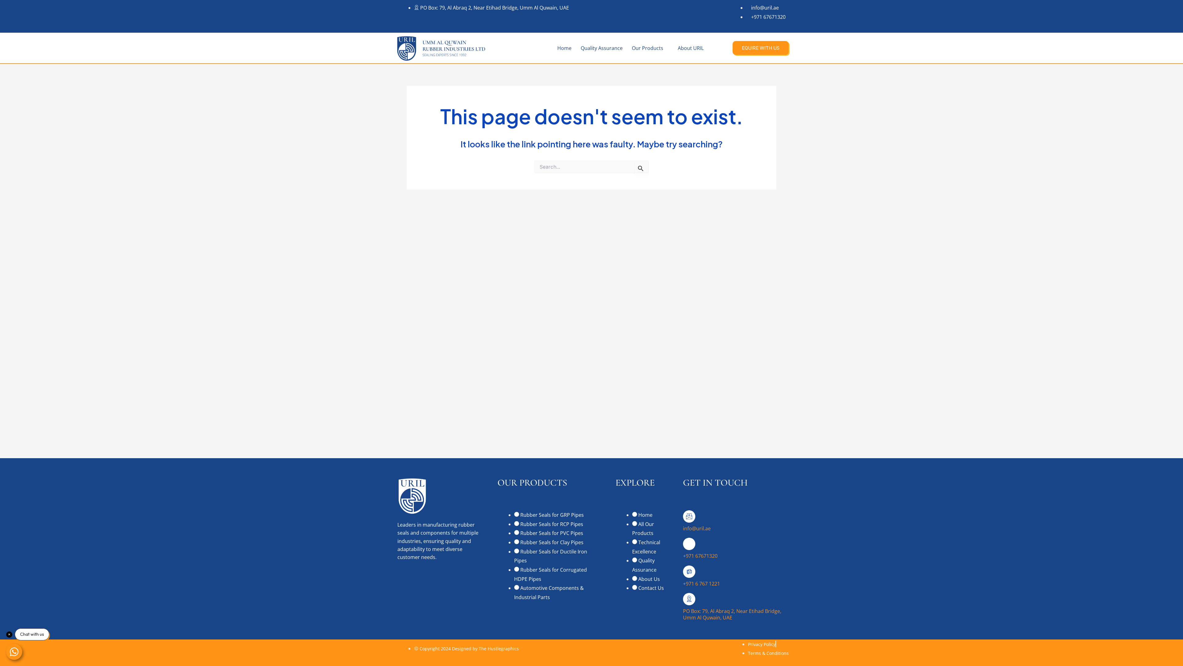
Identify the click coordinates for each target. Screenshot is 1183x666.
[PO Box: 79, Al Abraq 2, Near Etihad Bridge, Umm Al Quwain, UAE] (689, 599)
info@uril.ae (697, 528)
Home (564, 48)
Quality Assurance (602, 48)
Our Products (647, 48)
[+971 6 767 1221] (689, 571)
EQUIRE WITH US (760, 48)
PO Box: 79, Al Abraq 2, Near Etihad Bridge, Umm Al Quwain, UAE (732, 614)
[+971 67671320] (689, 544)
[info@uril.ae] (689, 516)
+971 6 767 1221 (701, 583)
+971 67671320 (700, 556)
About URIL (691, 48)
